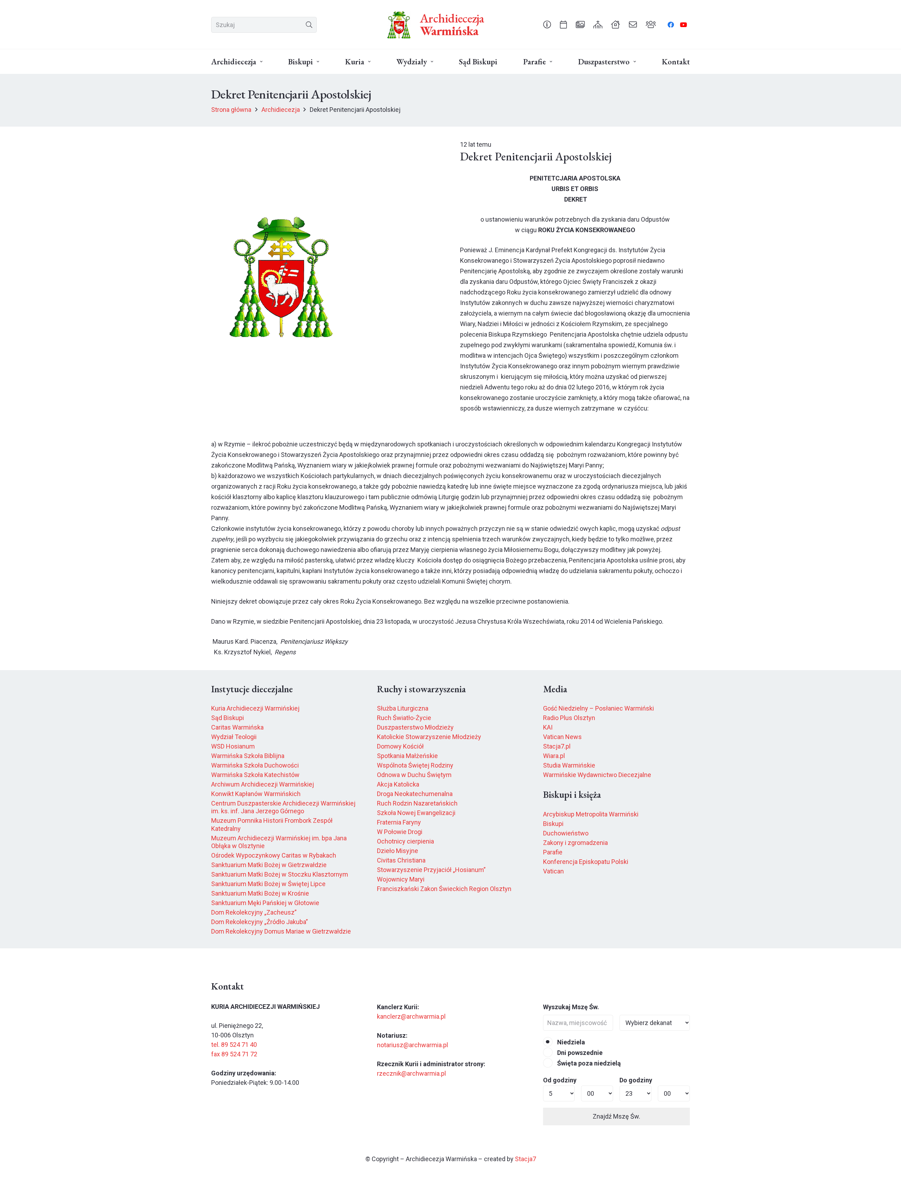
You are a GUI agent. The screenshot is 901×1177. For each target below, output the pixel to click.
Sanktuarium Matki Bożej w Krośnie (260, 893)
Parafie (552, 852)
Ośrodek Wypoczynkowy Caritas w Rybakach (273, 855)
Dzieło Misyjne (397, 850)
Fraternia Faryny (399, 822)
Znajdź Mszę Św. (616, 1116)
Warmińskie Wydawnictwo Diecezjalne (597, 774)
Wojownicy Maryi (400, 879)
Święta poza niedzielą (588, 1063)
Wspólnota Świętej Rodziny (415, 765)
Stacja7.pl (557, 746)
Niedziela (570, 1042)
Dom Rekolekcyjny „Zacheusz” (254, 912)
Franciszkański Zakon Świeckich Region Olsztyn (444, 888)
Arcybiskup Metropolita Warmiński (590, 814)
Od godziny (559, 1080)
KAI (548, 727)
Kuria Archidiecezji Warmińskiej (255, 708)
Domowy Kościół (400, 746)
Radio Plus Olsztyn (569, 717)
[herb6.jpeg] (399, 25)
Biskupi (553, 823)
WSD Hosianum (233, 746)
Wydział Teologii (234, 736)
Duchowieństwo (565, 833)
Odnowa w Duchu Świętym (414, 774)
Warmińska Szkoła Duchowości (255, 765)
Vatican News (562, 736)
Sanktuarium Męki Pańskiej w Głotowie (265, 902)
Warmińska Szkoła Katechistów (255, 774)
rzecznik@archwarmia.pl (411, 1073)
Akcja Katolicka (398, 784)
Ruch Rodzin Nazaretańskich (417, 803)
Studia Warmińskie (569, 765)
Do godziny (635, 1080)
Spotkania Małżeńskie (407, 755)
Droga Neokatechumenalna (415, 793)
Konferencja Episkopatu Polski (585, 861)
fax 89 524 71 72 (234, 1054)
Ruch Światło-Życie (404, 717)
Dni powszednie (579, 1052)
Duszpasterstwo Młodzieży (415, 727)
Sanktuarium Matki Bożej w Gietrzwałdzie (269, 865)
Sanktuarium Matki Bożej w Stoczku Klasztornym (279, 874)
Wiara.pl (554, 755)
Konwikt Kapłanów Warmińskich (256, 793)
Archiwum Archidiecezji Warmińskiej (262, 784)
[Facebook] (670, 24)
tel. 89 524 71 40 (234, 1044)
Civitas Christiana (401, 860)
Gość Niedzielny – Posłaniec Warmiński (598, 708)
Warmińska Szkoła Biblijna (247, 755)
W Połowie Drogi (399, 831)
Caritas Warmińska (237, 727)
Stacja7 (525, 1159)
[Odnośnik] (547, 24)
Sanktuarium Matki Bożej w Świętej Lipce (268, 883)
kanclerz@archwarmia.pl (411, 1016)
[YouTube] (683, 24)
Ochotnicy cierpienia (405, 841)
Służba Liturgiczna (402, 708)
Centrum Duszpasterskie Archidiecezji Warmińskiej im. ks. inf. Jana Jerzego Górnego (283, 807)
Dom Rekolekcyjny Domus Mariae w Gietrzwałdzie (281, 931)
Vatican (553, 871)
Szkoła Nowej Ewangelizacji (416, 812)
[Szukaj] (309, 25)
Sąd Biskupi (227, 717)
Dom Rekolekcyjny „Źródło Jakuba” (259, 921)
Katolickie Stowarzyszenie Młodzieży (429, 736)
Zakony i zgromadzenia (575, 842)
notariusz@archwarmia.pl (412, 1045)
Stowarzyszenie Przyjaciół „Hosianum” (431, 869)
